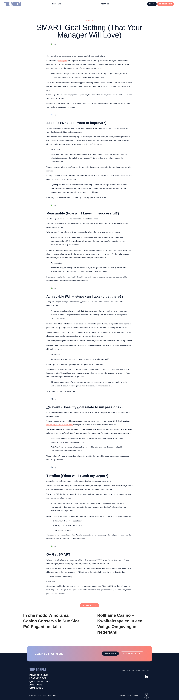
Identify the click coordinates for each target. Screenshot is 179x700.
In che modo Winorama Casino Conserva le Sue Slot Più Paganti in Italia (51, 621)
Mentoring (56, 4)
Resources (136, 670)
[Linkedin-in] (146, 676)
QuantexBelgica (39, 681)
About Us (105, 4)
